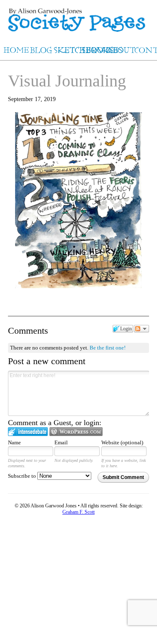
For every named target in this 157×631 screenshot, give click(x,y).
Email (61, 442)
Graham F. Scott (78, 512)
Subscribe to (22, 476)
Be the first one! (108, 348)
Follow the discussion (141, 328)
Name (14, 442)
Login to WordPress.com (76, 431)
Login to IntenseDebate (28, 431)
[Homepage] (78, 16)
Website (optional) (122, 442)
